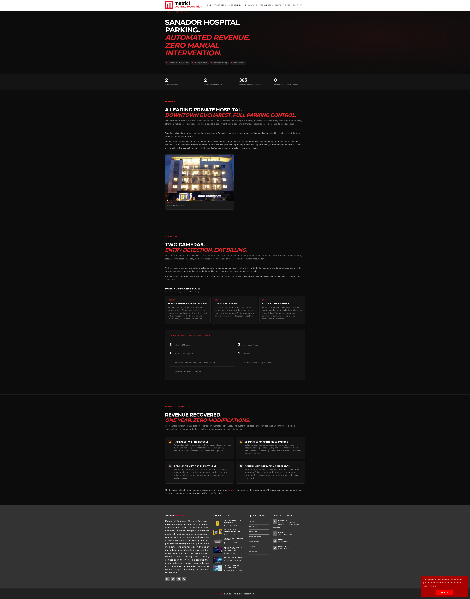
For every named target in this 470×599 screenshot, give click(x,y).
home (208, 5)
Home (251, 522)
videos (286, 5)
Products (219, 5)
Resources (266, 5)
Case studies (255, 537)
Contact (297, 5)
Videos (252, 547)
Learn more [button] (430, 586)
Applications (250, 5)
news (278, 5)
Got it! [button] (444, 592)
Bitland (231, 490)
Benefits (253, 532)
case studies (235, 5)
